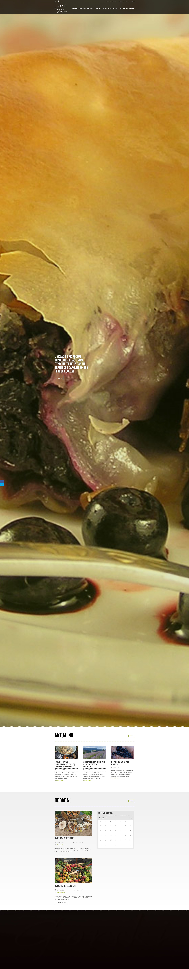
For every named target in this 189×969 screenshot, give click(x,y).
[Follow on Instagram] (58, 1)
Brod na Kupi (61, 892)
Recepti (115, 8)
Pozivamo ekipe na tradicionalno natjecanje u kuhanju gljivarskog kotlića (65, 764)
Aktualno (75, 8)
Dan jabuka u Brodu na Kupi (65, 886)
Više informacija (61, 855)
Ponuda (89, 8)
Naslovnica (108, 1)
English (132, 1)
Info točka (82, 8)
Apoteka (122, 8)
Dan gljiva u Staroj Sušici (64, 838)
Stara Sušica (60, 844)
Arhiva (131, 736)
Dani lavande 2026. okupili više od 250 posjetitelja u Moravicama (94, 764)
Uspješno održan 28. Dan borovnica (120, 763)
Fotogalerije (130, 8)
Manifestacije (107, 8)
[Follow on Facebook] (56, 1)
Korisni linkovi (121, 1)
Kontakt (127, 1)
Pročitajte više (59, 780)
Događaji (97, 8)
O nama (114, 1)
